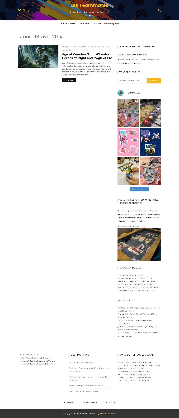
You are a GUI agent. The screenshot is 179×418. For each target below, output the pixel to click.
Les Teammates (89, 5)
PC (71, 50)
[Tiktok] (29, 10)
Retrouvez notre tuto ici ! (131, 226)
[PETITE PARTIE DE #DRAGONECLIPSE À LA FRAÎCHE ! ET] (150, 113)
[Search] (159, 10)
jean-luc (121, 326)
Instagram (91, 402)
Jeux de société (67, 23)
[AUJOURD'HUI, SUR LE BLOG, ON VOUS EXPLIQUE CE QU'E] (150, 171)
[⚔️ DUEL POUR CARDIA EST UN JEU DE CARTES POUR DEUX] (150, 142)
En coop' (66, 47)
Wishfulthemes (109, 413)
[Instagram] (24, 10)
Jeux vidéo (84, 23)
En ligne (74, 47)
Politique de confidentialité (35, 358)
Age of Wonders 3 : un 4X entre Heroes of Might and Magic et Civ (87, 56)
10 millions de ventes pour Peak (83, 391)
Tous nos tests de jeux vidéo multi (38, 364)
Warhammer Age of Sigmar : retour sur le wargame (88, 378)
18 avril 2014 (51, 64)
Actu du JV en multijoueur (107, 23)
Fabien (121, 320)
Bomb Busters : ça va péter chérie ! (136, 284)
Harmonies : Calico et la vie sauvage (136, 290)
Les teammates (31, 64)
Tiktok (112, 402)
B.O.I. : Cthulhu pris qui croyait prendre (138, 287)
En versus (82, 47)
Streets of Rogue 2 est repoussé (134, 377)
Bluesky (71, 402)
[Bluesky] (19, 10)
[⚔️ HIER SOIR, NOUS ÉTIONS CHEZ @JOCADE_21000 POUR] (128, 171)
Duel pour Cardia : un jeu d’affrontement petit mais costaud (90, 369)
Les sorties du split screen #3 (133, 380)
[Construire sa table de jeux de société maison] (139, 244)
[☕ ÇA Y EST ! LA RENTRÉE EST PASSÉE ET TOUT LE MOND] (128, 142)
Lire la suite (69, 80)
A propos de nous (29, 355)
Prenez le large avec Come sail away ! (137, 281)
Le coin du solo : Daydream (81, 362)
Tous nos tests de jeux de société (37, 361)
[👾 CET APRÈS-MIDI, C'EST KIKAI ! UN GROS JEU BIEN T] (128, 113)
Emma (121, 314)
